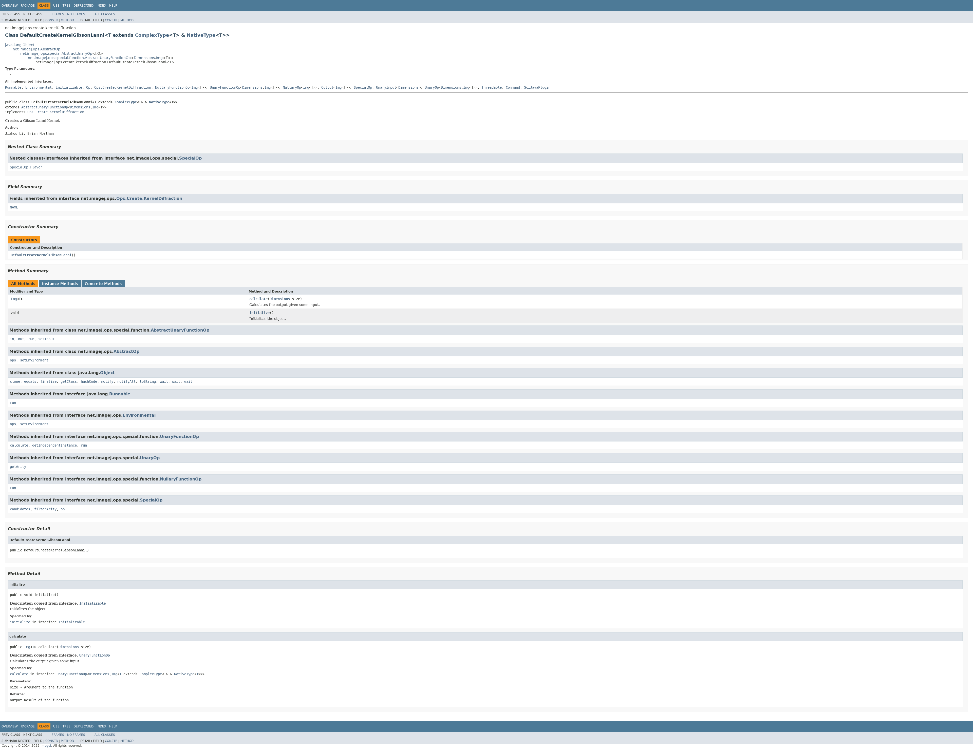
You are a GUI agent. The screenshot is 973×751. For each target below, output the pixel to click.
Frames (58, 14)
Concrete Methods (103, 284)
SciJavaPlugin (537, 87)
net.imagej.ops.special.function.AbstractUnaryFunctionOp (79, 58)
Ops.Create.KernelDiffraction (122, 87)
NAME (14, 207)
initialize (259, 313)
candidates (20, 509)
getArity (18, 467)
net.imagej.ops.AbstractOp (36, 49)
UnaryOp (432, 87)
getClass (69, 381)
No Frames (76, 14)
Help (113, 5)
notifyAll (126, 381)
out (21, 339)
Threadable (491, 87)
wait (164, 381)
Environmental (38, 87)
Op (88, 87)
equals (30, 381)
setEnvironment (34, 360)
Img (159, 58)
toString (148, 381)
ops (13, 360)
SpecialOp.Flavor (26, 167)
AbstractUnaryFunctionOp (44, 107)
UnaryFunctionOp (225, 87)
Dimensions (144, 58)
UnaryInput (386, 87)
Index (101, 5)
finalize (48, 381)
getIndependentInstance (54, 445)
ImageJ (46, 745)
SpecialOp (363, 87)
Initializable (69, 87)
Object (107, 372)
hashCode (89, 381)
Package (28, 5)
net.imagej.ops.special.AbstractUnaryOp (56, 53)
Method (67, 20)
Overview (10, 5)
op (63, 509)
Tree (66, 5)
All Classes (105, 14)
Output (327, 87)
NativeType (201, 35)
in (12, 339)
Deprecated (83, 5)
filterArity (45, 509)
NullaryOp (292, 87)
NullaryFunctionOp (172, 87)
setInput (46, 339)
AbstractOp (126, 351)
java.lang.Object (19, 45)
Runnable (13, 87)
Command (513, 87)
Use (56, 5)
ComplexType (152, 35)
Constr (51, 20)
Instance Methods (60, 284)
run (31, 339)
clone (15, 381)
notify (107, 381)
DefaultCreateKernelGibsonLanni (41, 255)
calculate (258, 299)
